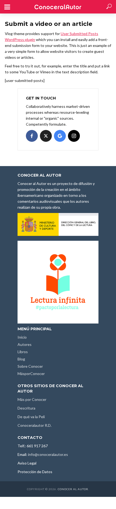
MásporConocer (31, 373)
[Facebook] (32, 136)
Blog (21, 359)
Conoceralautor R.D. (35, 425)
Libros (23, 351)
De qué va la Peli (31, 416)
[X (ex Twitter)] (46, 136)
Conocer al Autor (73, 489)
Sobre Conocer (30, 366)
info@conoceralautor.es (48, 454)
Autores (25, 344)
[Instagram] (74, 136)
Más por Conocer (32, 399)
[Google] (60, 136)
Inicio (22, 337)
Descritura (26, 408)
